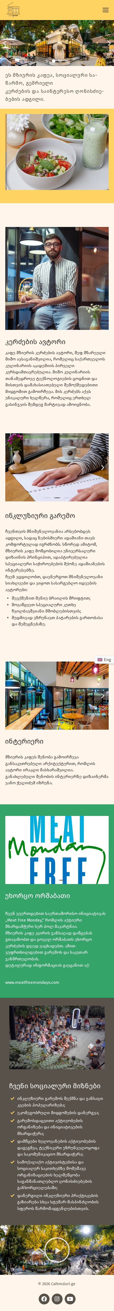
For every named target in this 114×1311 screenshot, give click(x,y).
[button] (4, 43)
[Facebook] (44, 1299)
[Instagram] (57, 1299)
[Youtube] (70, 1299)
